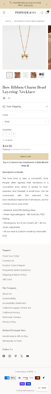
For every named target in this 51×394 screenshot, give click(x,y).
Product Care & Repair (14, 265)
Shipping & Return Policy (15, 274)
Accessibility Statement (14, 303)
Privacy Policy (9, 321)
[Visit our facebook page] (4, 356)
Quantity (7, 129)
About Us (7, 293)
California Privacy (11, 312)
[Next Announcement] (46, 4)
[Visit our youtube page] (27, 356)
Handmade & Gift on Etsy (15, 336)
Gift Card (7, 279)
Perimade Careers (12, 317)
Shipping (6, 149)
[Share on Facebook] (4, 98)
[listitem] (25, 4)
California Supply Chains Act (17, 307)
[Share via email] (9, 98)
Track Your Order (11, 256)
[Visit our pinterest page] (16, 356)
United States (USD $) (24, 371)
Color (5, 114)
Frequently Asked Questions (17, 270)
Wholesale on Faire (12, 340)
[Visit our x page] (22, 356)
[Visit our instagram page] (10, 356)
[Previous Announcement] (4, 4)
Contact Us (8, 260)
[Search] (42, 12)
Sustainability (9, 298)
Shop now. (28, 5)
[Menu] (4, 12)
